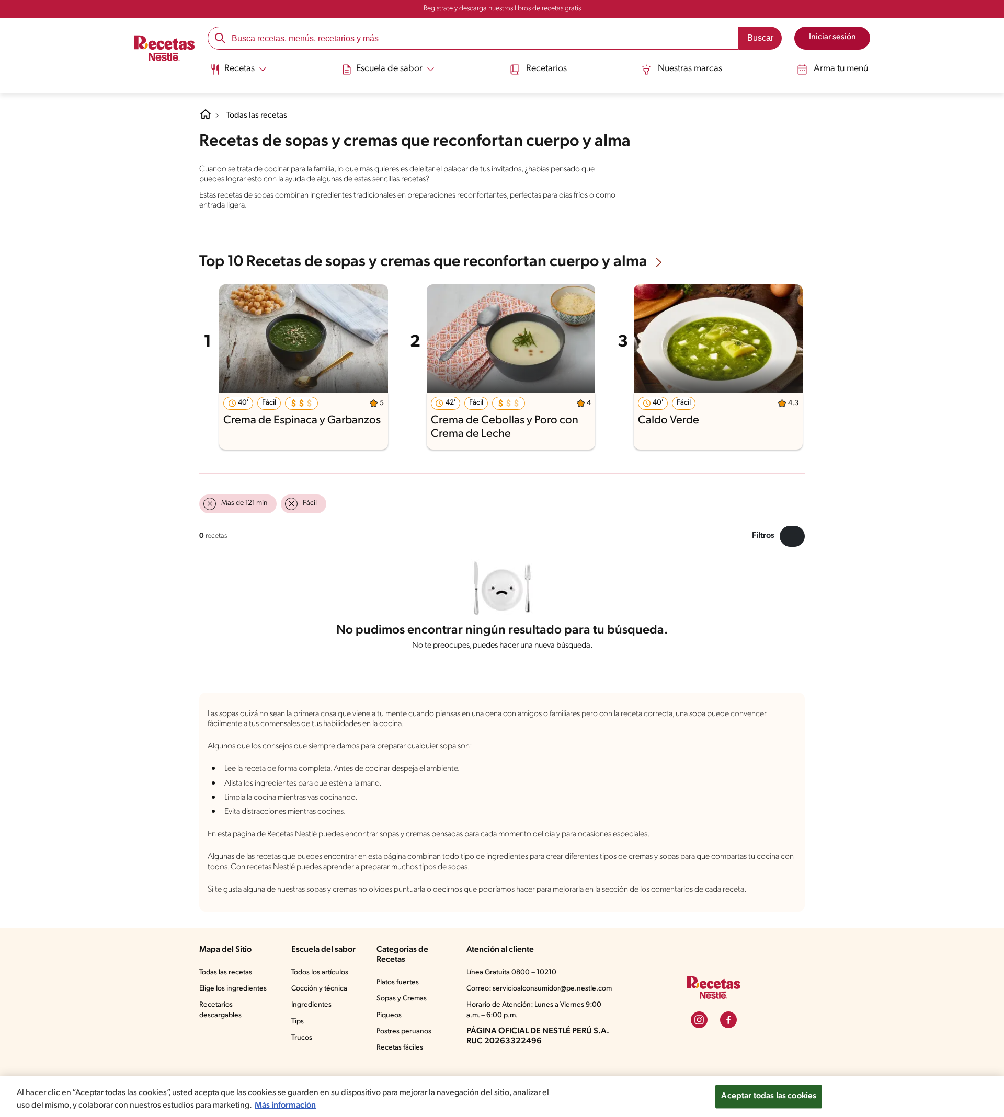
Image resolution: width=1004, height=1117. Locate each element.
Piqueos (389, 1015)
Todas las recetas (256, 115)
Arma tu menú (841, 69)
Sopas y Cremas (401, 999)
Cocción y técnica (319, 989)
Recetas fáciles (399, 1048)
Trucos (301, 1038)
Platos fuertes (397, 982)
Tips (297, 1022)
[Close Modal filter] (792, 536)
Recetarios (546, 69)
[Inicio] (164, 49)
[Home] (205, 118)
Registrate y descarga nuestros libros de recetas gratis (502, 9)
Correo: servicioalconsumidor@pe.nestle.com (539, 989)
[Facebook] (728, 1020)
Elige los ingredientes (233, 989)
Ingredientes (311, 1005)
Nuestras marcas (690, 69)
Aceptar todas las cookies (768, 1096)
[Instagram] (699, 1020)
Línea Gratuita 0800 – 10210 (511, 972)
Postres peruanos (403, 1031)
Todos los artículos (319, 972)
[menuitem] (238, 73)
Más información (285, 1105)
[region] (502, 1096)
